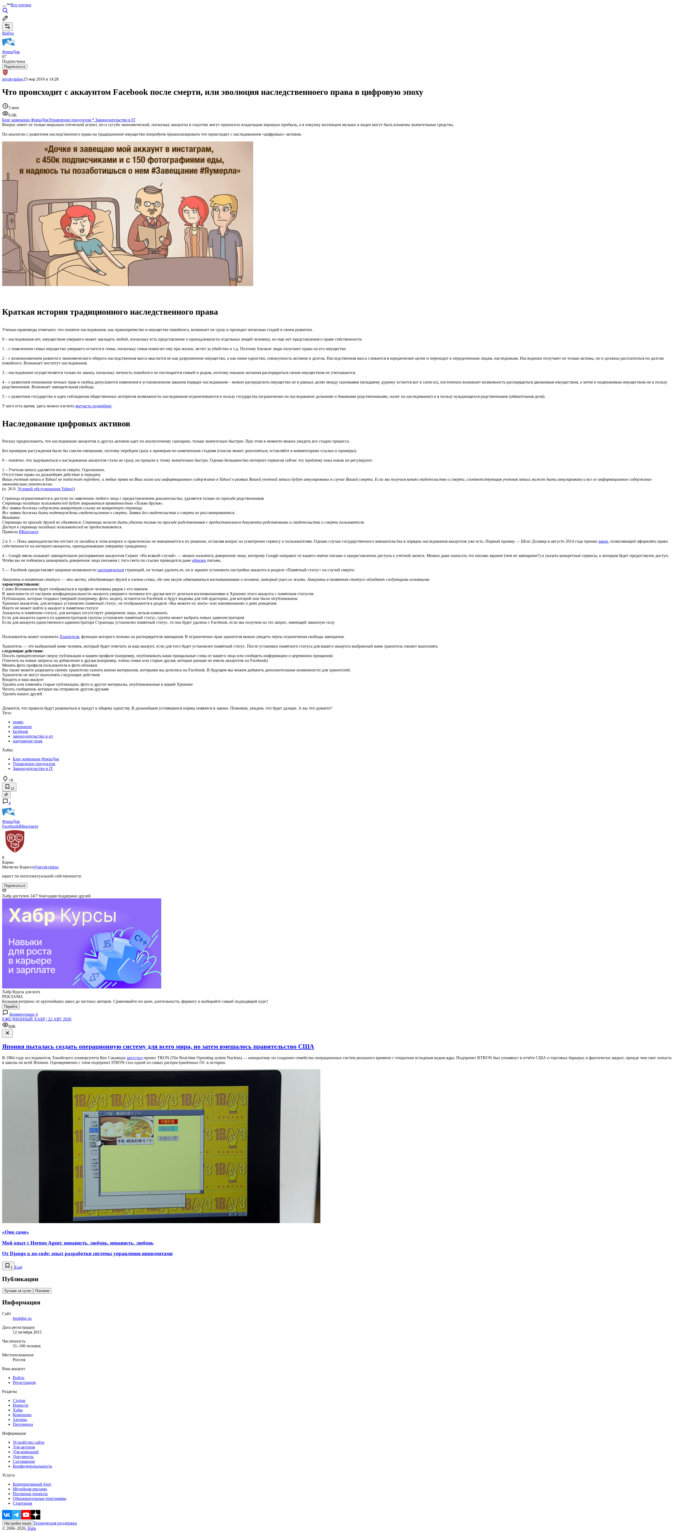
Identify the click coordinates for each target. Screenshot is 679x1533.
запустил (135, 1057)
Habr (31, 1528)
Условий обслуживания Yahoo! (45, 489)
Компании (22, 1414)
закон (603, 541)
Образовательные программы (39, 1498)
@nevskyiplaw (46, 867)
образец (199, 560)
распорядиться (111, 570)
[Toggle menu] (4, 6)
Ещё (18, 1267)
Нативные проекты (30, 1493)
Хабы (18, 1410)
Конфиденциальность (32, 1466)
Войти (18, 1377)
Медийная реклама (30, 1489)
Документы (23, 1456)
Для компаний (26, 1452)
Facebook (10, 826)
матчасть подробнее (93, 406)
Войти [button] (8, 33)
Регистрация (24, 1382)
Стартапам (22, 1503)
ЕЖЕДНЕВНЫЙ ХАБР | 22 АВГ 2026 (36, 1019)
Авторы (20, 1419)
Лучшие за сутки (17, 1291)
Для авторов (24, 1447)
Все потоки (21, 5)
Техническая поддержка (55, 1523)
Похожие (42, 1291)
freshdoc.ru (22, 1318)
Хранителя (69, 636)
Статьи (19, 1400)
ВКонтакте (28, 531)
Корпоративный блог (32, 1484)
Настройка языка (17, 1523)
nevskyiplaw (12, 79)
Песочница (23, 1424)
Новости (20, 1405)
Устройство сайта (28, 1442)
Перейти (11, 1007)
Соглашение (24, 1461)
